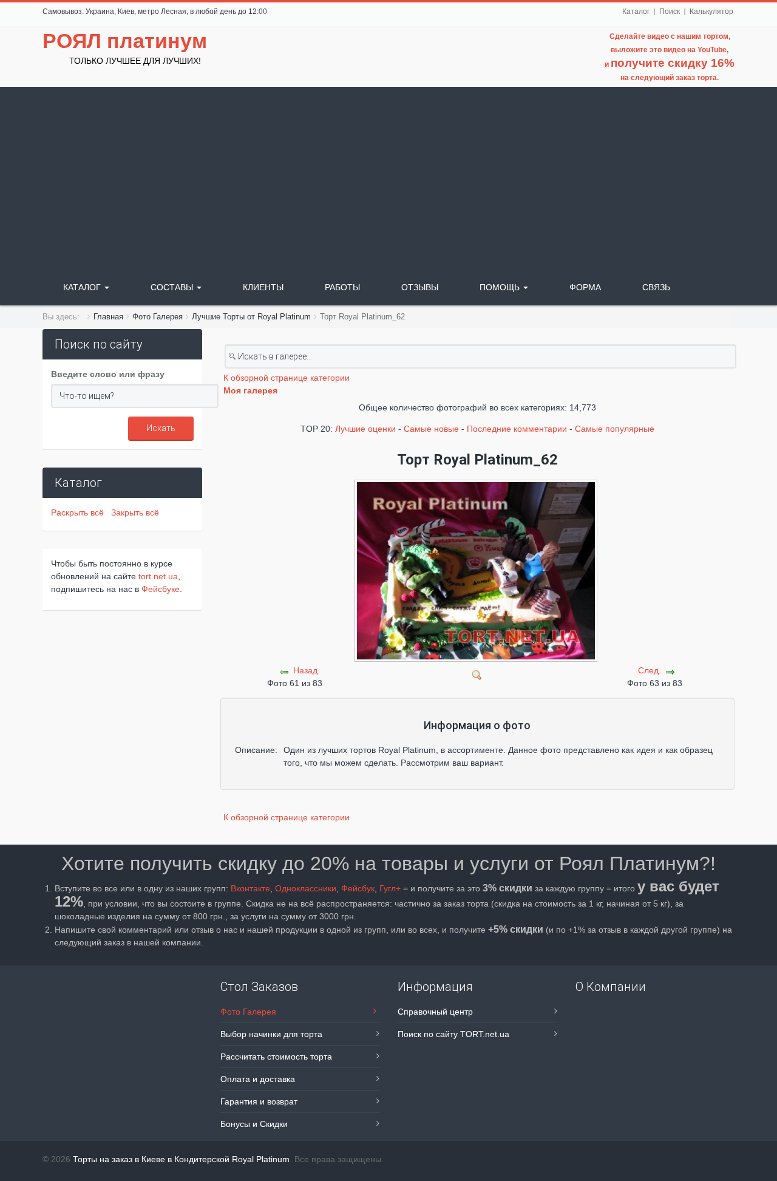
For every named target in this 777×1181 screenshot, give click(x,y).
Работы (342, 287)
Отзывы (419, 287)
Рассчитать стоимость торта (276, 1056)
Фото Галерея (157, 316)
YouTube (712, 50)
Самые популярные (614, 429)
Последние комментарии (517, 429)
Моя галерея (250, 390)
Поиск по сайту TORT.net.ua (453, 1034)
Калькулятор (711, 11)
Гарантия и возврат (258, 1101)
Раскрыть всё (80, 512)
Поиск (669, 11)
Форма (585, 287)
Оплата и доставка (257, 1079)
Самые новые (431, 429)
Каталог (636, 11)
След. (649, 670)
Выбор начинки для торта (271, 1034)
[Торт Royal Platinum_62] (477, 673)
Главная (108, 316)
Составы (173, 287)
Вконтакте (250, 888)
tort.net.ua (158, 576)
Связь (656, 287)
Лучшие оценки (365, 429)
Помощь (501, 287)
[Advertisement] (388, 178)
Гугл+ (390, 888)
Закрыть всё (135, 512)
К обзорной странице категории (286, 378)
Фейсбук (358, 888)
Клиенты (263, 287)
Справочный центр (435, 1011)
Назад (305, 670)
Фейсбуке (160, 589)
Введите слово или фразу (108, 374)
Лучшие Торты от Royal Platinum (251, 316)
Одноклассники (305, 888)
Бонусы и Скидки (254, 1124)
